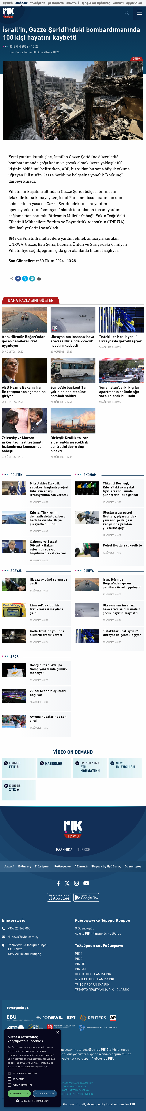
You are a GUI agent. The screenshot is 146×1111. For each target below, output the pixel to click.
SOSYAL (16, 571)
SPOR (14, 657)
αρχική (8, 3)
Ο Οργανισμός (84, 928)
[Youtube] (86, 884)
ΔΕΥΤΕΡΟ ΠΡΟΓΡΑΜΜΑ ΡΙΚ (94, 979)
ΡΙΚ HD (80, 964)
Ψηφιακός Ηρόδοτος (106, 866)
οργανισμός (134, 3)
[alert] (32, 1068)
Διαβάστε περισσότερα (36, 1066)
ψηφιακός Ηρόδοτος (96, 3)
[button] (9, 1073)
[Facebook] (59, 884)
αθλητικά (72, 3)
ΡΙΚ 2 (79, 959)
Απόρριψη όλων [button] (44, 1093)
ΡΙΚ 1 (79, 953)
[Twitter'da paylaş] (25, 278)
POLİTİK (16, 475)
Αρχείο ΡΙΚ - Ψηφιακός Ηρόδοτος (98, 933)
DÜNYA (137, 59)
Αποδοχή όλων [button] (19, 1093)
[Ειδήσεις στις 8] (19, 767)
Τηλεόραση (43, 866)
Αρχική (9, 866)
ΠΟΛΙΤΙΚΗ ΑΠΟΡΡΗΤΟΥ (74, 1087)
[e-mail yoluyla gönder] (32, 278)
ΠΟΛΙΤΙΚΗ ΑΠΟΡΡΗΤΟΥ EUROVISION (74, 1094)
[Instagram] (76, 884)
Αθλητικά (81, 866)
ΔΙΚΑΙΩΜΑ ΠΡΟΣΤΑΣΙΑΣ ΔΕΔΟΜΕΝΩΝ (74, 1083)
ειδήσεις (21, 3)
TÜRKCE (84, 850)
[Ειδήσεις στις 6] (19, 790)
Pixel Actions (115, 1104)
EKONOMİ (90, 475)
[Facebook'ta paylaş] (18, 278)
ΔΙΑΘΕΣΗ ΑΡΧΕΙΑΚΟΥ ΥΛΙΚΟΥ (74, 1090)
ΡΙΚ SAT (80, 969)
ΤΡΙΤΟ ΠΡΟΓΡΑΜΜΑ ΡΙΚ (92, 984)
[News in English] (125, 767)
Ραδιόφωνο (62, 866)
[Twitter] (67, 884)
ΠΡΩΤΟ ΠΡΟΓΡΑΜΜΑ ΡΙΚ (93, 974)
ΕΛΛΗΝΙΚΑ (64, 850)
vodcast (118, 3)
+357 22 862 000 (19, 928)
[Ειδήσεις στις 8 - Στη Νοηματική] (90, 767)
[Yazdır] (38, 278)
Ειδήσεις (24, 866)
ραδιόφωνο (56, 3)
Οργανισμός (133, 866)
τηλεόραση (37, 3)
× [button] (57, 1032)
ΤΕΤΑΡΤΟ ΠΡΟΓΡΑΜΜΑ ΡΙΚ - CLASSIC (102, 989)
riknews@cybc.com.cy (23, 937)
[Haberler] (54, 767)
